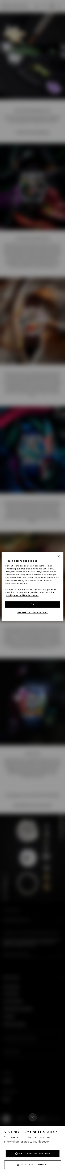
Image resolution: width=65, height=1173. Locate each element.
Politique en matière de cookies (22, 595)
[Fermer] (58, 556)
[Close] (32, 1117)
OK (32, 604)
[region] (32, 586)
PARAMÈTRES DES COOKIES (32, 613)
